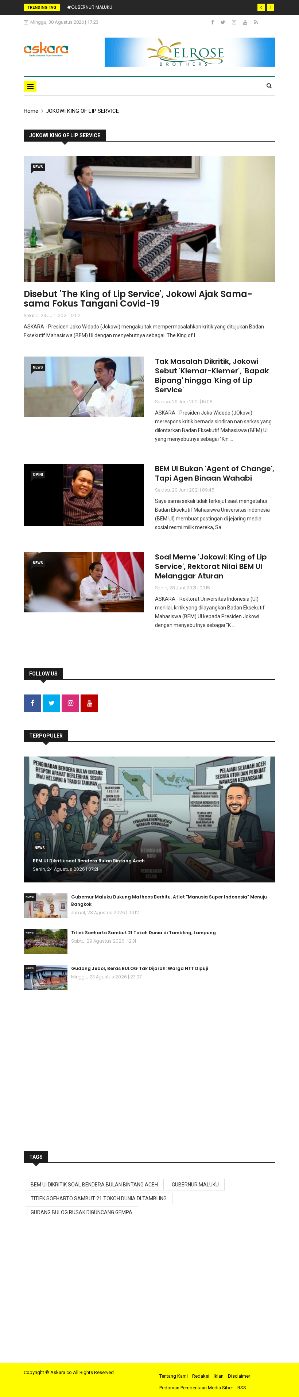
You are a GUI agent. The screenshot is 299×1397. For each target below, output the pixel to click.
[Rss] (256, 22)
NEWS (38, 167)
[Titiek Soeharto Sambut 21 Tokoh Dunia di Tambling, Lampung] (45, 941)
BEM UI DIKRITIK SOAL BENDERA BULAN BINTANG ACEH (94, 1185)
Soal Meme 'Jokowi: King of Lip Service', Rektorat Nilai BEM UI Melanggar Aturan (211, 566)
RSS (241, 1387)
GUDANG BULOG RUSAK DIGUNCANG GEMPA (81, 1212)
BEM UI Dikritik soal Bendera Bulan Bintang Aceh (89, 861)
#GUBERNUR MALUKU (89, 7)
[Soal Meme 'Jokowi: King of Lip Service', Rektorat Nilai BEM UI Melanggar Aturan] (84, 582)
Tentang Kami (173, 1376)
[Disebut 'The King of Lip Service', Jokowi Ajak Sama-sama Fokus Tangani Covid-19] (149, 219)
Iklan (219, 1376)
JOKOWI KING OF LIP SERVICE (82, 111)
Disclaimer (239, 1376)
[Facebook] (213, 22)
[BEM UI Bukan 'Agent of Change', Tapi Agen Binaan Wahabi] (84, 495)
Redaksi (200, 1376)
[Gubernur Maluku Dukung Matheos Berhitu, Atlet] (45, 905)
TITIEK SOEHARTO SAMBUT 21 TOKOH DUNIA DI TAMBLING (99, 1198)
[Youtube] (245, 22)
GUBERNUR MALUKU (195, 1185)
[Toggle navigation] (30, 86)
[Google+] (234, 22)
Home (31, 111)
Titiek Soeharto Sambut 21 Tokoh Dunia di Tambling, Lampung (143, 933)
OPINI (38, 475)
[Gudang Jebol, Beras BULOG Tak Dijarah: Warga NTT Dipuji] (45, 977)
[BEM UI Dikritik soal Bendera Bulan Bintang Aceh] (149, 819)
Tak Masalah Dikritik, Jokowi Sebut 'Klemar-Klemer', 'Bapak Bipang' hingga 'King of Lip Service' (212, 375)
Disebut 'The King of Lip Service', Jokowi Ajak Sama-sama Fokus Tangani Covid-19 (138, 298)
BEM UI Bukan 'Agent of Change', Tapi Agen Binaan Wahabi (214, 473)
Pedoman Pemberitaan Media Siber (196, 1387)
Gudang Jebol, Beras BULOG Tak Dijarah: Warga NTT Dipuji (139, 968)
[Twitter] (223, 22)
